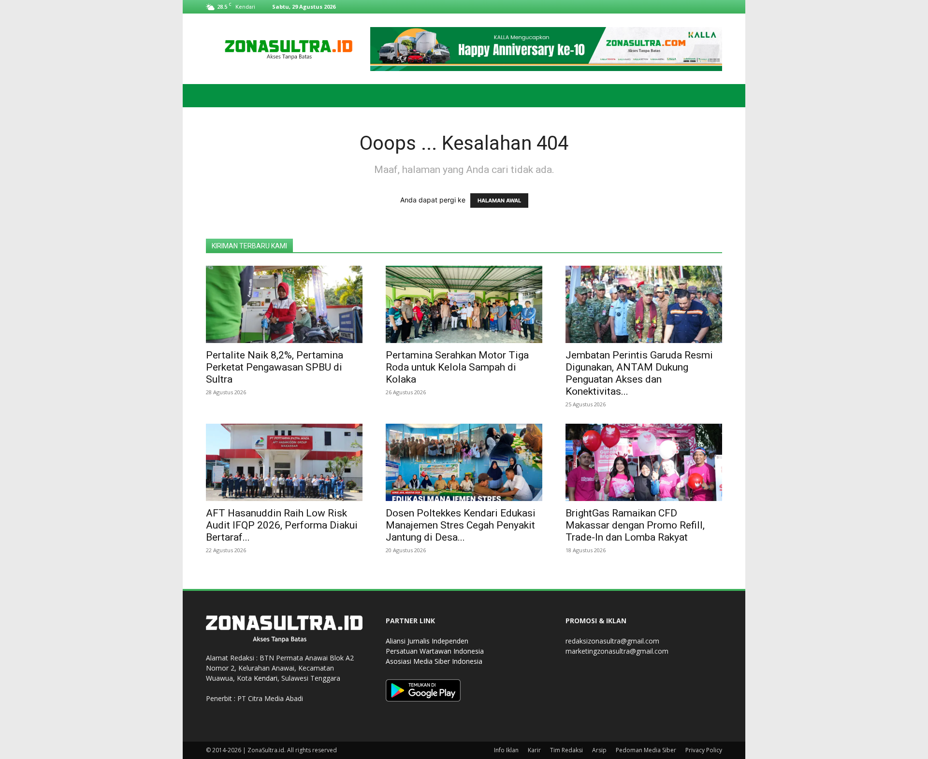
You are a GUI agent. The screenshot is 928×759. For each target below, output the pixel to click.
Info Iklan (506, 750)
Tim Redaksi (566, 750)
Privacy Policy (703, 750)
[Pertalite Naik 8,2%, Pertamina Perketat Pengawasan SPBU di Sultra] (284, 304)
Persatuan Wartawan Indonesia (435, 651)
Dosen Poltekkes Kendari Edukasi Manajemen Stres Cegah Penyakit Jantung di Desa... (461, 525)
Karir (534, 750)
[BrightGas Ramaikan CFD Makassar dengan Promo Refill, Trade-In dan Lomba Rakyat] (644, 462)
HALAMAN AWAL (499, 200)
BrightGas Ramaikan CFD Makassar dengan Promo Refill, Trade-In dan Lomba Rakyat (635, 525)
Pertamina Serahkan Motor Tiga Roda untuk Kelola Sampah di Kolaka (457, 367)
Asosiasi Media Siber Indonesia (434, 661)
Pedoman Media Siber (646, 750)
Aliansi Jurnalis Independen (427, 640)
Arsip (599, 750)
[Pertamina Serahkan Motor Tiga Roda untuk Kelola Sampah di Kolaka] (464, 304)
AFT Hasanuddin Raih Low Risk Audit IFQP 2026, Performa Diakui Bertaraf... (282, 525)
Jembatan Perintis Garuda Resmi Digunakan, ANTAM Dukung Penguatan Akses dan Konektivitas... (639, 373)
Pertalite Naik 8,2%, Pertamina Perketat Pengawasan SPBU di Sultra (274, 367)
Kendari (265, 678)
